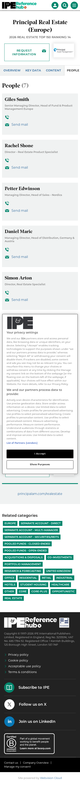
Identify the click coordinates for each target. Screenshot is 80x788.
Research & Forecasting (23, 571)
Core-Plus (39, 591)
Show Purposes (40, 464)
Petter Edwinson (22, 189)
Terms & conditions (22, 672)
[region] (40, 394)
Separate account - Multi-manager (31, 530)
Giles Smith (17, 99)
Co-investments (60, 557)
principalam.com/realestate (40, 494)
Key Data (33, 70)
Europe (10, 523)
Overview (12, 70)
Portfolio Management (23, 564)
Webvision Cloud (51, 778)
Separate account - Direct (41, 523)
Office (9, 577)
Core (22, 591)
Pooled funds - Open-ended (26, 550)
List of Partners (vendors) (22, 443)
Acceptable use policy (24, 666)
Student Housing (33, 584)
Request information (24, 52)
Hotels (10, 584)
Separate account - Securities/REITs (32, 536)
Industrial (64, 577)
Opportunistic (63, 591)
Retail (46, 577)
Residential (28, 577)
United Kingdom (58, 571)
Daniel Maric (18, 231)
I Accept (40, 453)
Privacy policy (18, 655)
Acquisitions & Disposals (24, 557)
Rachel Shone (19, 146)
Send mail (19, 125)
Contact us (11, 762)
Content (53, 70)
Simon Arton (18, 278)
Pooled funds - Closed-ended (27, 543)
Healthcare (60, 584)
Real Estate (13, 598)
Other (9, 591)
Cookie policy (18, 660)
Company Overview (36, 762)
